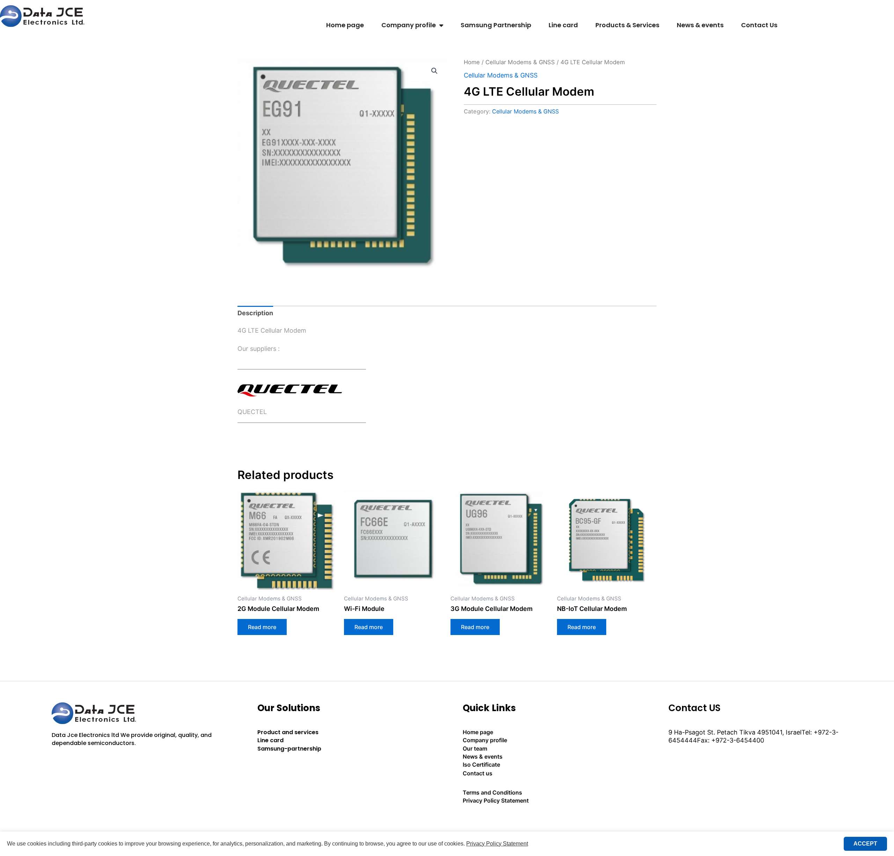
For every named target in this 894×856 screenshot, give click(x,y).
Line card (563, 25)
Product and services (287, 732)
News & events (700, 25)
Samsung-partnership (289, 749)
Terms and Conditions (492, 792)
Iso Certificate (481, 764)
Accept (865, 844)
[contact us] (550, 820)
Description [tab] (255, 313)
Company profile (408, 25)
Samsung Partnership (496, 25)
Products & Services (627, 25)
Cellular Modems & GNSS (520, 62)
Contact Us (759, 25)
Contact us (477, 773)
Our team (475, 748)
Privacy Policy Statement (496, 800)
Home (472, 62)
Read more (262, 626)
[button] (434, 71)
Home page (345, 25)
